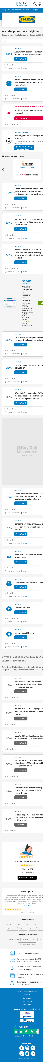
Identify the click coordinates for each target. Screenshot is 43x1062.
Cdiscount (9, 924)
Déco (34, 939)
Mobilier (26, 939)
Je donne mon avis (26, 878)
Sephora (26, 924)
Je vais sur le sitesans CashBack (23, 148)
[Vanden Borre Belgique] (27, 163)
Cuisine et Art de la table (27, 944)
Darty (18, 924)
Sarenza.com (12, 929)
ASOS (35, 924)
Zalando (32, 929)
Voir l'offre (20, 59)
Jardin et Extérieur (13, 939)
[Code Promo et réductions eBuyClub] (21, 4)
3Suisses (23, 929)
